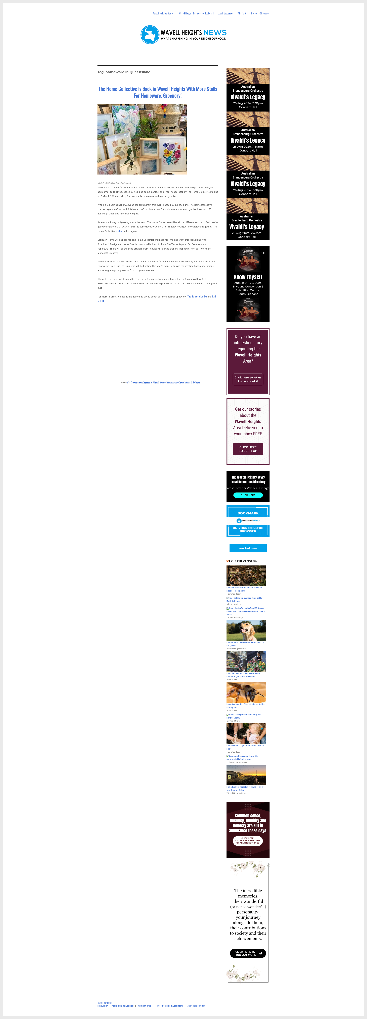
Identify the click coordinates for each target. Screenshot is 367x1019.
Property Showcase (260, 13)
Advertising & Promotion (196, 1005)
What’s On (242, 13)
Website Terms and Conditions (123, 1005)
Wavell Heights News (104, 1002)
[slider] (250, 320)
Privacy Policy (102, 1005)
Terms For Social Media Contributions (169, 1005)
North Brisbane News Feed (243, 560)
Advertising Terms (144, 1005)
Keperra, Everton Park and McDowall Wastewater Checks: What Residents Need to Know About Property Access (246, 611)
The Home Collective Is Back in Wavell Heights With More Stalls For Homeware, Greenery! (157, 92)
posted (119, 231)
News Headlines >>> (248, 548)
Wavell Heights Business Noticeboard (196, 13)
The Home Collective (197, 296)
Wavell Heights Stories (163, 13)
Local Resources (225, 13)
